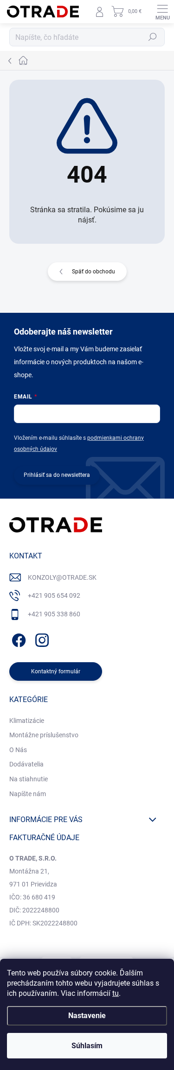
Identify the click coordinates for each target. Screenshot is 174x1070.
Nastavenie (87, 1015)
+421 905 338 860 (54, 614)
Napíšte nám (27, 794)
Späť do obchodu (93, 271)
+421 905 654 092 (54, 595)
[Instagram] (40, 638)
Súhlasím (87, 1045)
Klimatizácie (26, 720)
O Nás (18, 749)
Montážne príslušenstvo (43, 735)
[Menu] (162, 11)
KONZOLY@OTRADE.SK (62, 577)
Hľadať (152, 37)
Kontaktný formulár (55, 671)
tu (115, 993)
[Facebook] (17, 638)
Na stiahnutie (28, 779)
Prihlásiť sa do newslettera (57, 475)
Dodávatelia (26, 764)
